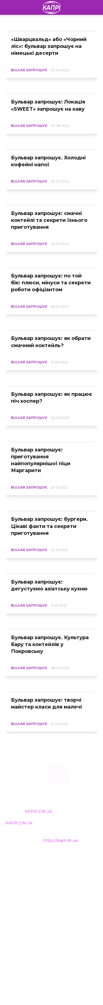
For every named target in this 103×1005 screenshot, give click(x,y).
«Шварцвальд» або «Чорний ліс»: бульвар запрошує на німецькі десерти (49, 46)
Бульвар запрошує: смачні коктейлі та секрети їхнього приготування (49, 220)
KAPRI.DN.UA (38, 811)
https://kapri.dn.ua (60, 840)
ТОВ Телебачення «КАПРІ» (32, 883)
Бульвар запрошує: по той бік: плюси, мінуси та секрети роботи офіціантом (51, 283)
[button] (95, 7)
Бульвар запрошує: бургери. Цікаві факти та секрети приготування (49, 526)
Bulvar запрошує (29, 70)
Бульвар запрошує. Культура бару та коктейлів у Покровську (50, 644)
